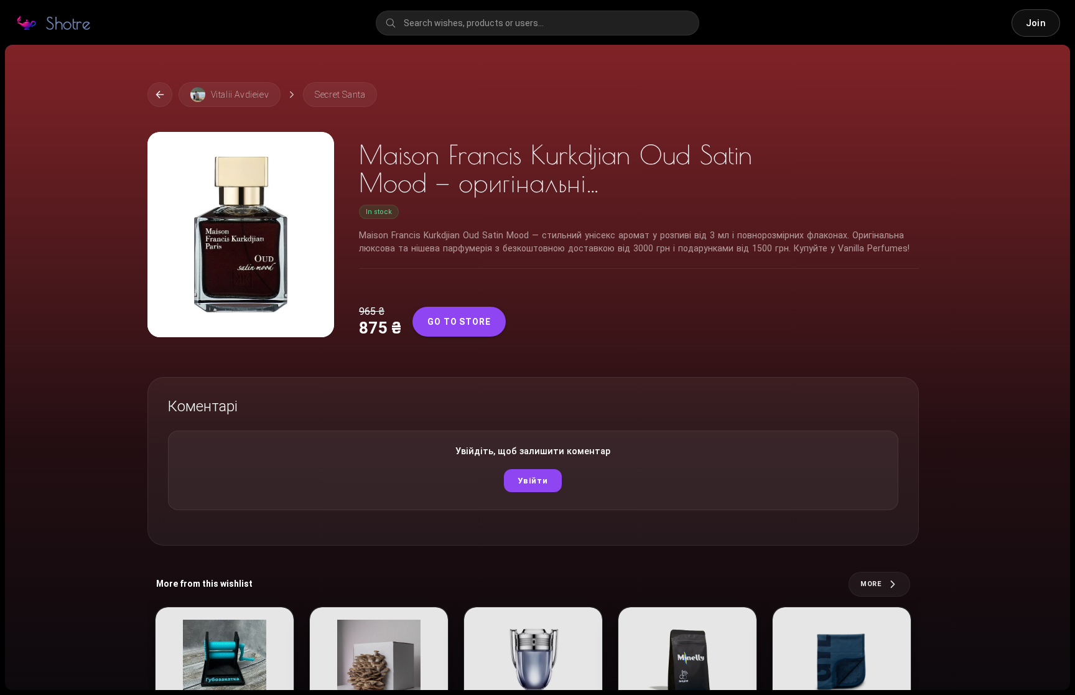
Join (1036, 23)
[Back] (159, 94)
